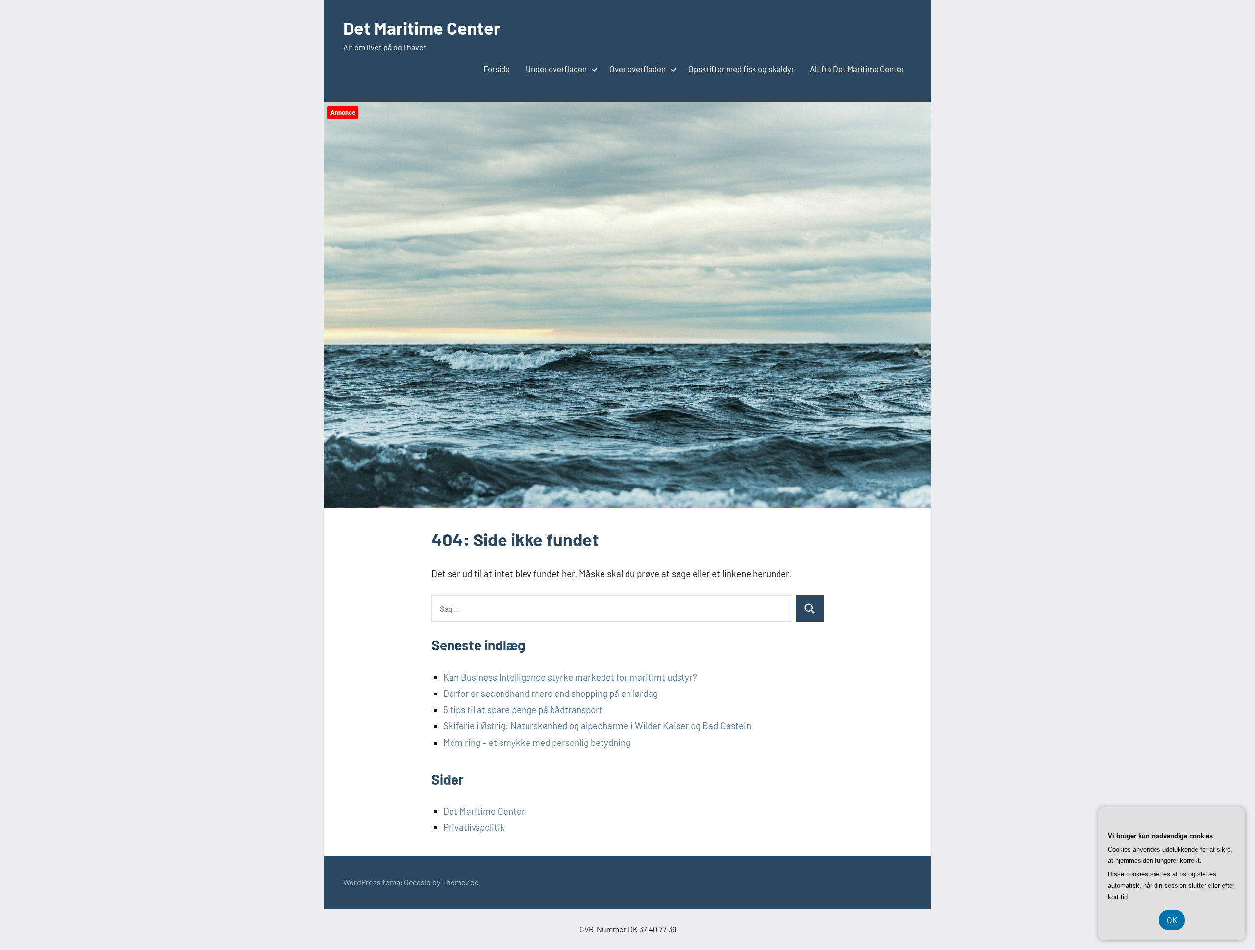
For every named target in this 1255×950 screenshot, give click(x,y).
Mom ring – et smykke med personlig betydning (536, 742)
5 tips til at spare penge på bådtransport (522, 709)
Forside (496, 69)
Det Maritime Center (422, 27)
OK (1172, 919)
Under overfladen (556, 69)
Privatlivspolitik (474, 827)
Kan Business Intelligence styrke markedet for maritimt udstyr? (570, 677)
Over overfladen (637, 69)
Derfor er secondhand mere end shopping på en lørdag (550, 693)
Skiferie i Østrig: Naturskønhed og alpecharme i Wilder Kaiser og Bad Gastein (597, 725)
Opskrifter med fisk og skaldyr (741, 69)
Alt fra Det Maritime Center (857, 69)
